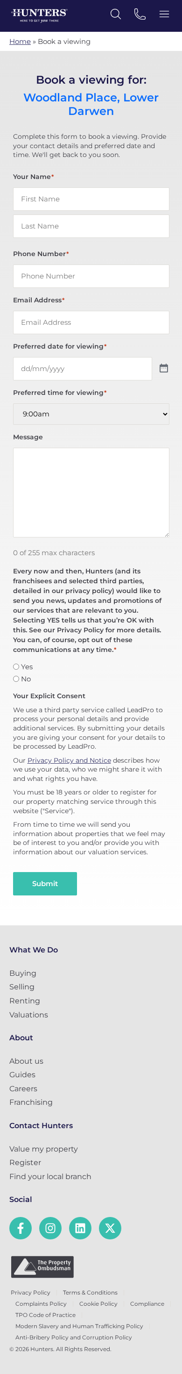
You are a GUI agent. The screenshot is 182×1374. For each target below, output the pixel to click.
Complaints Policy (41, 1303)
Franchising (31, 1102)
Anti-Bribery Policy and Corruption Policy (73, 1337)
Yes (27, 666)
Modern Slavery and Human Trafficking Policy (79, 1326)
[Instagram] (50, 1228)
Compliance (147, 1303)
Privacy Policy (30, 1292)
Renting (24, 1000)
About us (26, 1061)
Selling (22, 986)
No (26, 678)
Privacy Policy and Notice (69, 760)
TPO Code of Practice (45, 1314)
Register (25, 1162)
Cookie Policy (98, 1303)
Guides (22, 1074)
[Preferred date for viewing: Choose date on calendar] (163, 369)
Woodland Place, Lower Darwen (91, 104)
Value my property (43, 1149)
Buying (22, 973)
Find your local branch (50, 1176)
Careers (23, 1088)
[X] (110, 1228)
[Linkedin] (80, 1228)
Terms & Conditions (90, 1292)
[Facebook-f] (20, 1228)
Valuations (28, 1014)
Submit (45, 883)
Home (20, 41)
